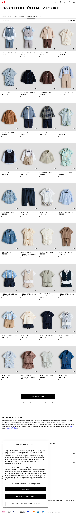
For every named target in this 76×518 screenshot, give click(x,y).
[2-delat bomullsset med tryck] (9, 77)
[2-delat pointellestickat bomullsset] (28, 237)
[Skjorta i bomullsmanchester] (28, 77)
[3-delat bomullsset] (47, 37)
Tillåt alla (25, 489)
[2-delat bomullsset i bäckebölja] (28, 320)
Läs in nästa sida (38, 396)
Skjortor (51, 444)
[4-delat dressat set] (9, 37)
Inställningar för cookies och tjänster (26, 504)
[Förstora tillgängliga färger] (40, 57)
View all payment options (53, 512)
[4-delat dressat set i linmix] (28, 37)
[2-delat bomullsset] (47, 117)
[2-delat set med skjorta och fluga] (66, 197)
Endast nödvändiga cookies (25, 496)
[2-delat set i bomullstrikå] (66, 157)
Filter (70, 21)
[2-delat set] (66, 117)
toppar (71, 426)
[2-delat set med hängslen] (9, 278)
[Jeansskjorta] (9, 237)
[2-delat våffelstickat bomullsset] (47, 320)
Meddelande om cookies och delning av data (25, 483)
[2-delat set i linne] (47, 278)
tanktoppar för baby (11, 428)
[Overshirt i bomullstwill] (47, 77)
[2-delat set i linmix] (66, 37)
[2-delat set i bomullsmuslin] (47, 237)
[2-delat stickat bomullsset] (66, 237)
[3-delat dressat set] (28, 157)
